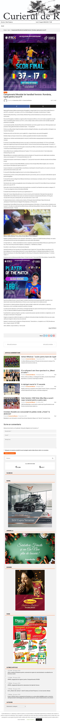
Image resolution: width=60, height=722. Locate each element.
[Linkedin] (51, 336)
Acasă (2, 26)
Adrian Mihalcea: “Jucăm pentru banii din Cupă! (38, 357)
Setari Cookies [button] (30, 719)
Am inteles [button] (39, 719)
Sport (9, 30)
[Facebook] (44, 336)
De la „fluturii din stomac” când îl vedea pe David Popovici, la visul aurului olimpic (29, 690)
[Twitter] (46, 336)
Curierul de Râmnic (27, 100)
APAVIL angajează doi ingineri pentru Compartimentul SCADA (24, 679)
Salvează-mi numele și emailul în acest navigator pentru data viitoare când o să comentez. (27, 450)
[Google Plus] (49, 336)
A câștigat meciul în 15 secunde (33, 384)
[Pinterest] (54, 336)
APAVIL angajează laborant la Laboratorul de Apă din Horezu (23, 685)
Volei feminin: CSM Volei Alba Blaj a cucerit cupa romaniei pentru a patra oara (37, 399)
